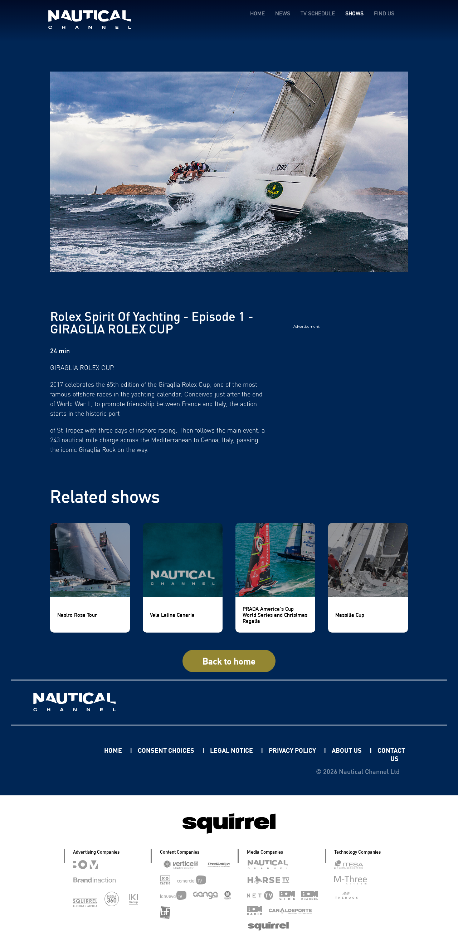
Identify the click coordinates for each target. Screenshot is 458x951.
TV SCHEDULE (318, 13)
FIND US (384, 13)
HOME (257, 13)
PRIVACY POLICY (293, 750)
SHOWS (354, 13)
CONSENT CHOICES (167, 750)
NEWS (282, 13)
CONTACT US (391, 754)
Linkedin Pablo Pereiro (59, 750)
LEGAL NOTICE (232, 750)
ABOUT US (347, 750)
